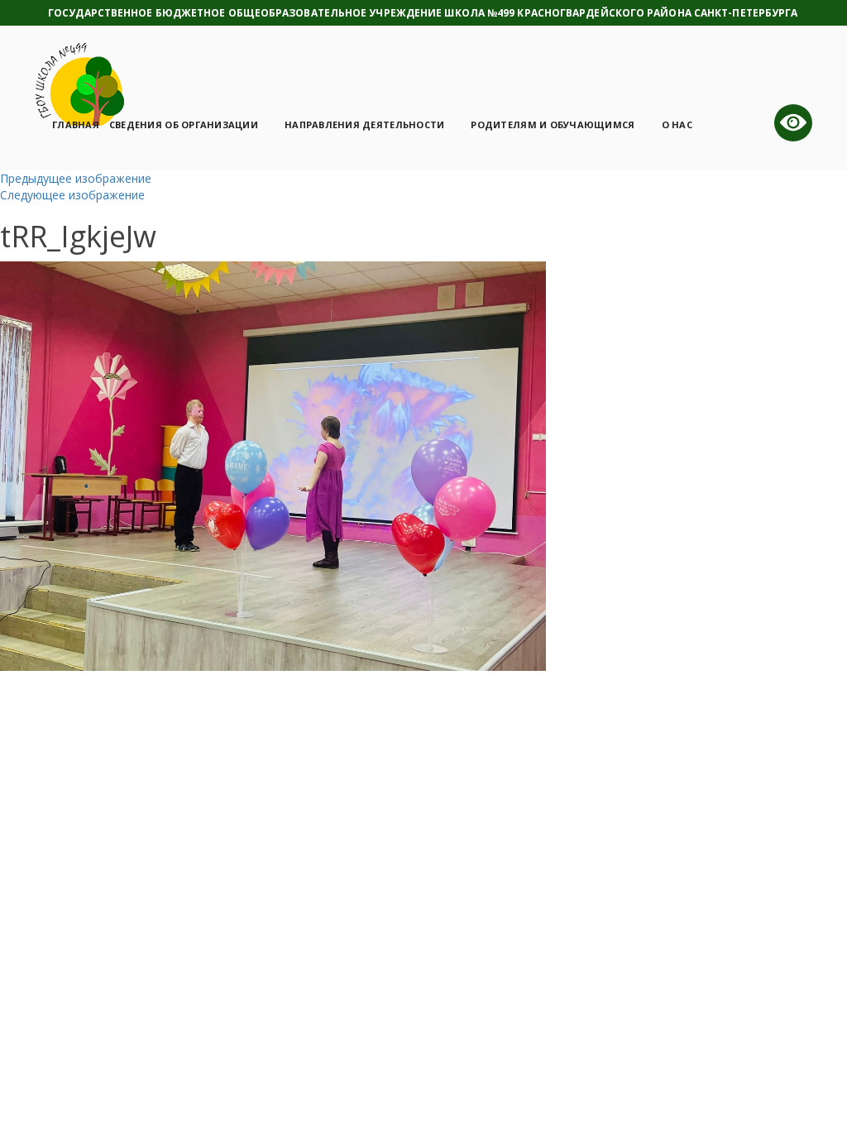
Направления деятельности (364, 124)
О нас (677, 124)
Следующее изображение (72, 195)
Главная (75, 124)
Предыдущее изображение (75, 178)
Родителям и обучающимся (552, 124)
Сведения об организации (183, 124)
